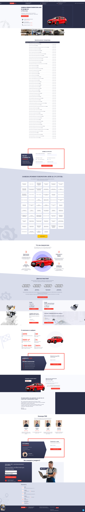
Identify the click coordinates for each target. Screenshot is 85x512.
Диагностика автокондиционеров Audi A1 (34, 60)
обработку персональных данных (14, 475)
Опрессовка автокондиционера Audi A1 (34, 134)
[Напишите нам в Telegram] (83, 510)
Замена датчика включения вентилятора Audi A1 (35, 111)
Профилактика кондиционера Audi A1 (34, 101)
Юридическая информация (54, 510)
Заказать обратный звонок (80, 3)
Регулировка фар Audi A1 (32, 132)
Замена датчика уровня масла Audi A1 (34, 124)
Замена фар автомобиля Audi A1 (33, 137)
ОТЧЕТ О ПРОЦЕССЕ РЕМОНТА (55, 388)
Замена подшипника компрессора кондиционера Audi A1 (37, 57)
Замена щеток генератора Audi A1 (33, 70)
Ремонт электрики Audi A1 (32, 75)
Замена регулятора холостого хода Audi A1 (35, 116)
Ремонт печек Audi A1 (32, 45)
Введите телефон (53, 445)
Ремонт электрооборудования (32, 42)
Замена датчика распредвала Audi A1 (34, 50)
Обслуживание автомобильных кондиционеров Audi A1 (36, 63)
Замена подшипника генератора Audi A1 (34, 68)
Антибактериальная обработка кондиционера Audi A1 (36, 103)
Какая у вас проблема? (39, 161)
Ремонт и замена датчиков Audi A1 (33, 52)
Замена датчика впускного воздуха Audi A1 (35, 121)
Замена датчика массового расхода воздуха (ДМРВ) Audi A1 (37, 106)
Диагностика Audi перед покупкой (48, 290)
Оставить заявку (54, 44)
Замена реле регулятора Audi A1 (33, 83)
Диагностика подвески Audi (26, 290)
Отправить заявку (56, 364)
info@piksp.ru (26, 499)
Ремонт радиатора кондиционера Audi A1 (34, 98)
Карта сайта (52, 509)
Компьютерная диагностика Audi (59, 290)
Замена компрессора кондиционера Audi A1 (35, 55)
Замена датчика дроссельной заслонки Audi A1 (35, 126)
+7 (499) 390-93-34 (60, 3)
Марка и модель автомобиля (40, 153)
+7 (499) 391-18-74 (43, 3)
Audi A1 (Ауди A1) (29, 28)
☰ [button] (0, 3)
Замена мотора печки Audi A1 (33, 80)
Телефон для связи (50, 161)
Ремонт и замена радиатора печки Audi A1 (35, 78)
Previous (20, 32)
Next (64, 32)
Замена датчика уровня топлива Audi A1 (34, 114)
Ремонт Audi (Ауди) (24, 28)
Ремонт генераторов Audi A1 (33, 73)
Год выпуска (49, 153)
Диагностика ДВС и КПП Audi (37, 290)
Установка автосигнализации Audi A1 (34, 93)
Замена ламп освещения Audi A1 (33, 91)
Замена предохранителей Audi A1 (33, 86)
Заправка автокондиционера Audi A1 (34, 88)
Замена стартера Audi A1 (32, 65)
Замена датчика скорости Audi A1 (33, 119)
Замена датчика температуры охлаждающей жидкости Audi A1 (37, 47)
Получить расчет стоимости (46, 165)
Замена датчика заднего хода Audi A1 (34, 109)
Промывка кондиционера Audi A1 (33, 96)
